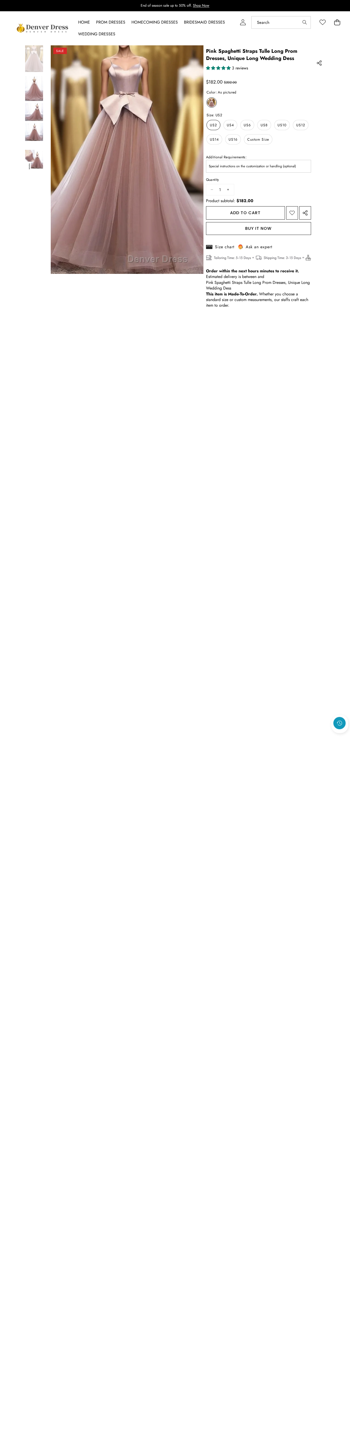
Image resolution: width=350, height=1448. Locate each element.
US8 (264, 125)
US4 (230, 125)
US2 (213, 125)
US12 (300, 125)
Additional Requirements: (226, 157)
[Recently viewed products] (339, 723)
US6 (247, 125)
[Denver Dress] (43, 28)
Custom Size (258, 139)
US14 (214, 139)
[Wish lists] (322, 22)
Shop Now (201, 5)
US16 (233, 139)
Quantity (212, 179)
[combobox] (281, 22)
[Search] (304, 22)
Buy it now (258, 228)
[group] (34, 58)
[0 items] (337, 22)
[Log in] (243, 22)
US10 (281, 125)
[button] (340, 737)
